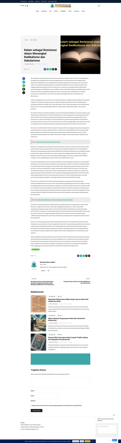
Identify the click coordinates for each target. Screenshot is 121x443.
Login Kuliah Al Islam (52, 1)
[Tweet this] (47, 69)
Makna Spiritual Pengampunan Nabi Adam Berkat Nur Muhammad (66, 319)
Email (32, 395)
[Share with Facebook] (45, 69)
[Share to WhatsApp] (50, 69)
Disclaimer (37, 1)
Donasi (83, 11)
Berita (37, 11)
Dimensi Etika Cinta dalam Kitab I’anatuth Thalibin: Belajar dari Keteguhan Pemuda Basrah (68, 338)
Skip (110, 440)
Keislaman (44, 11)
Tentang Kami (24, 1)
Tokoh (69, 11)
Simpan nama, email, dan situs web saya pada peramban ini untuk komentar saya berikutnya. (57, 405)
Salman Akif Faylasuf (53, 304)
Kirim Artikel (43, 1)
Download (76, 11)
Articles (43, 270)
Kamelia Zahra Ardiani (29, 64)
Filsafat (56, 11)
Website (33, 400)
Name (32, 391)
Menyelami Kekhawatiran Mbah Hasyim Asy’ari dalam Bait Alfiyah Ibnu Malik (68, 300)
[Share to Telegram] (53, 69)
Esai (50, 11)
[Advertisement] (60, 25)
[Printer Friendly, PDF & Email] (35, 249)
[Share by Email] (56, 69)
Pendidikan (63, 11)
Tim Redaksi (31, 1)
